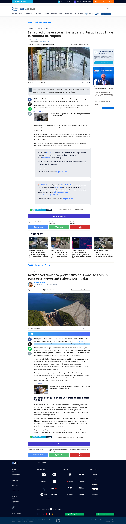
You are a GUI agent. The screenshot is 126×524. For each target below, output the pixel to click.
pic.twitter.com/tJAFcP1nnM (48, 195)
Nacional (21, 14)
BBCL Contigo (79, 14)
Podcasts (14, 14)
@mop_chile (63, 192)
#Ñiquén (58, 187)
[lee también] (41, 117)
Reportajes (15, 502)
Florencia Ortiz (41, 40)
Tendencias (54, 14)
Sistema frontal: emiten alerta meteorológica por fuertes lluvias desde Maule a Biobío (69, 387)
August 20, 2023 (61, 172)
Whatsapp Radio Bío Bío (106, 514)
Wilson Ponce (44, 42)
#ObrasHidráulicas (67, 185)
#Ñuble (56, 192)
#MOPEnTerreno (45, 185)
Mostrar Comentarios (59, 216)
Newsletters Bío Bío (66, 1)
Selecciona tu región (20, 1)
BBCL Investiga (69, 14)
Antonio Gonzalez (39, 282)
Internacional (30, 14)
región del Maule (77, 341)
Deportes (46, 14)
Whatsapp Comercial (75, 514)
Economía (39, 14)
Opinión (61, 14)
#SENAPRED (50, 153)
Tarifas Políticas (16, 513)
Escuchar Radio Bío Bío (104, 1)
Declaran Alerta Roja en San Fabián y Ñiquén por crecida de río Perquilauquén (69, 114)
